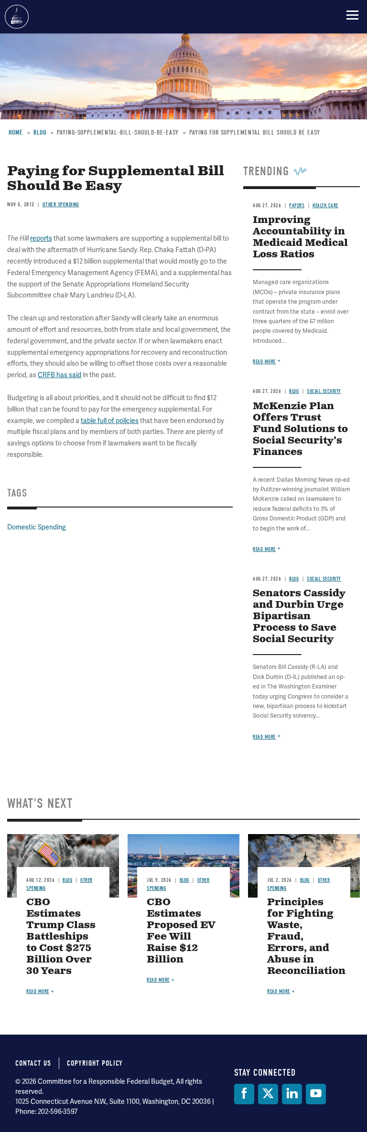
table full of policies (110, 421)
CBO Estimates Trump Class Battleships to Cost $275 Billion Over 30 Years (61, 937)
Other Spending (61, 204)
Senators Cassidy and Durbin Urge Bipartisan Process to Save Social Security (299, 616)
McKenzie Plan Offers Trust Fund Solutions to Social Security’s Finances (300, 429)
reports (41, 238)
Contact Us (33, 1063)
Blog (294, 391)
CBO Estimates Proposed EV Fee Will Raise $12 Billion (181, 931)
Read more (264, 362)
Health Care (325, 205)
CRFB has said (59, 375)
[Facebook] (244, 1094)
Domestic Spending (36, 527)
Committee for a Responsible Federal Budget (17, 17)
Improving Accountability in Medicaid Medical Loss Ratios (300, 237)
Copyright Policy (95, 1063)
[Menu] (352, 15)
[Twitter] (268, 1094)
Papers (296, 205)
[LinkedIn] (292, 1094)
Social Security (324, 391)
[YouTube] (316, 1094)
